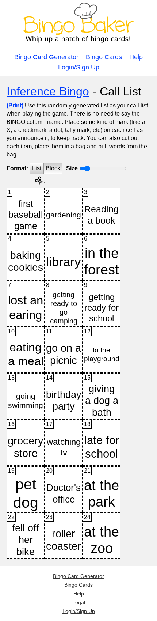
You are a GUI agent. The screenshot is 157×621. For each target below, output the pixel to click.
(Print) (15, 105)
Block (53, 168)
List (36, 168)
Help (136, 57)
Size (72, 168)
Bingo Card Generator (46, 57)
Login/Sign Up (78, 67)
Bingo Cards (104, 57)
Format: (17, 168)
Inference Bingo (48, 91)
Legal (78, 602)
